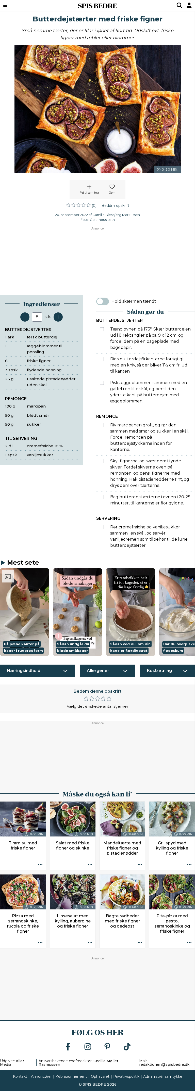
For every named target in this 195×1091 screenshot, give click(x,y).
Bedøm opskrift (115, 205)
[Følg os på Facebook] (68, 1047)
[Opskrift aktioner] (40, 864)
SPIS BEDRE (97, 5)
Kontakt (20, 1076)
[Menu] (22, 5)
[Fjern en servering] (24, 317)
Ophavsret (100, 1076)
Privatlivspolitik (126, 1076)
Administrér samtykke (162, 1076)
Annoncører (41, 1076)
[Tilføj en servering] (58, 317)
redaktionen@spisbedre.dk (164, 1064)
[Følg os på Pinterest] (107, 1047)
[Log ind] (189, 5)
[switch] (102, 301)
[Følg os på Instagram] (88, 1047)
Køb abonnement (71, 1076)
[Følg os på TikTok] (127, 1047)
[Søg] (179, 5)
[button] (24, 612)
